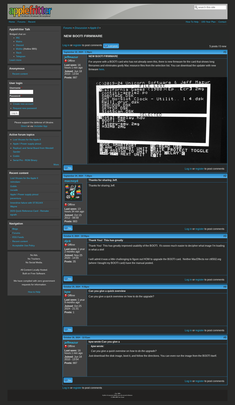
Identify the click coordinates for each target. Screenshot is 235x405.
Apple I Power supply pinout (27, 143)
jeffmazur (71, 57)
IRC (18, 37)
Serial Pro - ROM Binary (25, 160)
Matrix (19, 41)
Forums (21, 21)
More (56, 164)
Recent (31, 21)
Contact (222, 21)
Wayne (13, 206)
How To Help (192, 21)
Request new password (25, 108)
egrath (13, 214)
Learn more (15, 60)
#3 (224, 236)
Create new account (23, 104)
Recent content (20, 73)
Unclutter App (40, 126)
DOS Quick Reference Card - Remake (29, 211)
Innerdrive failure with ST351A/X (26, 202)
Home (12, 21)
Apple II (94, 28)
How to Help (34, 292)
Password (16, 96)
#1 (224, 52)
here (101, 69)
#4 (224, 286)
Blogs (15, 229)
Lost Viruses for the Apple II (27, 139)
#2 (224, 176)
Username (16, 88)
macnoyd (71, 181)
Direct (24, 126)
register (77, 45)
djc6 (67, 241)
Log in (66, 45)
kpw (67, 291)
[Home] (30, 16)
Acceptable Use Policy (23, 245)
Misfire (19, 49)
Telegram (20, 56)
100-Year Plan (208, 21)
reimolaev (15, 181)
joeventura (15, 198)
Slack (18, 52)
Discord (20, 45)
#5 (224, 337)
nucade (14, 190)
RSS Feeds (18, 237)
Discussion (81, 28)
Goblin (16, 156)
